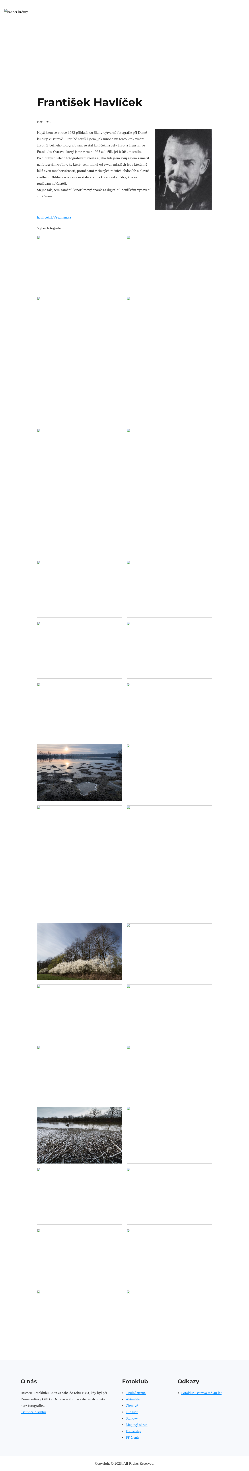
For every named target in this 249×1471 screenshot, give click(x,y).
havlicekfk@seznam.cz (54, 217)
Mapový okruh (136, 1425)
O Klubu (132, 1412)
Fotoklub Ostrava (124, 24)
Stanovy (132, 1418)
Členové (132, 1405)
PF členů (132, 1437)
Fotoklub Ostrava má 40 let (201, 1393)
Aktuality (133, 1399)
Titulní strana (136, 1393)
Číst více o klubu (33, 1412)
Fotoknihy (133, 1431)
